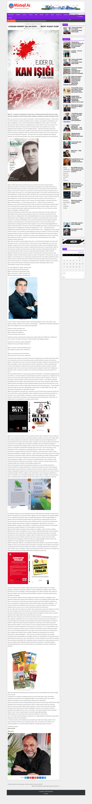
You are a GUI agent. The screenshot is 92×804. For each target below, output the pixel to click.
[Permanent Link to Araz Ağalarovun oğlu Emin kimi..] (67, 232)
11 (67, 263)
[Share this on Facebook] (28, 778)
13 (73, 263)
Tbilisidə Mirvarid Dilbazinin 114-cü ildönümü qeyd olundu (77, 135)
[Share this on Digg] (40, 778)
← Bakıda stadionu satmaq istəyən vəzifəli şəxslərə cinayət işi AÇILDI (24, 784)
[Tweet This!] (26, 778)
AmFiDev (46, 793)
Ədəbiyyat (28, 24)
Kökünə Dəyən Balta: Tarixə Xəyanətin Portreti (76, 202)
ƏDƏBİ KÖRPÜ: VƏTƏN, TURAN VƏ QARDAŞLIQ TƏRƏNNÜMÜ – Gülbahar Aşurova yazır (77, 99)
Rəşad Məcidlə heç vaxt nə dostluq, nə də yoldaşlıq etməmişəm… (77, 160)
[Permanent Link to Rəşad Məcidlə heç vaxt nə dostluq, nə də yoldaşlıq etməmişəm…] (67, 162)
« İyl (64, 277)
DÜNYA (47, 14)
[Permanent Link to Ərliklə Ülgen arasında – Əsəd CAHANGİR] (67, 224)
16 (82, 263)
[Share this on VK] (38, 778)
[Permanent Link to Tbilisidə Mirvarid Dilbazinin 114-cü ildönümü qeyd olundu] (67, 136)
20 (73, 267)
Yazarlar (39, 24)
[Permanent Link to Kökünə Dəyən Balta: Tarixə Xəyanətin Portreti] (67, 210)
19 (70, 267)
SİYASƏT (24, 14)
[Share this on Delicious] (45, 778)
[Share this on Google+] (30, 778)
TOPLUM (31, 14)
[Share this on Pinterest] (33, 778)
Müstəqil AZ (28, 28)
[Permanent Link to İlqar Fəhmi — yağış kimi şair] (67, 153)
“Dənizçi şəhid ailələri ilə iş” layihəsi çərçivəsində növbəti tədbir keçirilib (31, 20)
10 (64, 263)
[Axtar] (69, 19)
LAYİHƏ (9, 17)
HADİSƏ (41, 14)
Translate (80, 16)
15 (79, 263)
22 (79, 267)
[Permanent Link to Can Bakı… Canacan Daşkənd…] (67, 53)
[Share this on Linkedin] (43, 778)
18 (67, 267)
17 (64, 267)
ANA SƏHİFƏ (11, 14)
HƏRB (36, 14)
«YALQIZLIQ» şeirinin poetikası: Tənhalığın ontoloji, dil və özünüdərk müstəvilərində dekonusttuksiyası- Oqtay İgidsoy (72, 117)
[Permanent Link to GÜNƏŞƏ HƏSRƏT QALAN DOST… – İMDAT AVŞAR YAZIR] (33, 70)
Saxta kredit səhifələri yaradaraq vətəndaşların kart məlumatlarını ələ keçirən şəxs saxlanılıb (77, 70)
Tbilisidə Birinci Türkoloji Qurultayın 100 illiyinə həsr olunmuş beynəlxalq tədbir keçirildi (77, 45)
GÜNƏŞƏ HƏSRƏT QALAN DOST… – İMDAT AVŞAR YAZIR (33, 26)
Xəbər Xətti (34, 24)
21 (76, 267)
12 (70, 263)
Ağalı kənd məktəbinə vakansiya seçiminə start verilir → (46, 786)
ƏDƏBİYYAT (59, 14)
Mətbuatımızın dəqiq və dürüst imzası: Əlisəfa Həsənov (77, 106)
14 (76, 263)
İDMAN (52, 14)
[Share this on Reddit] (35, 778)
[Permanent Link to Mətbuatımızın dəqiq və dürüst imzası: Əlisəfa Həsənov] (67, 108)
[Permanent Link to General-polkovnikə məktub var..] (67, 144)
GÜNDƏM (18, 14)
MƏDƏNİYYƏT (67, 14)
